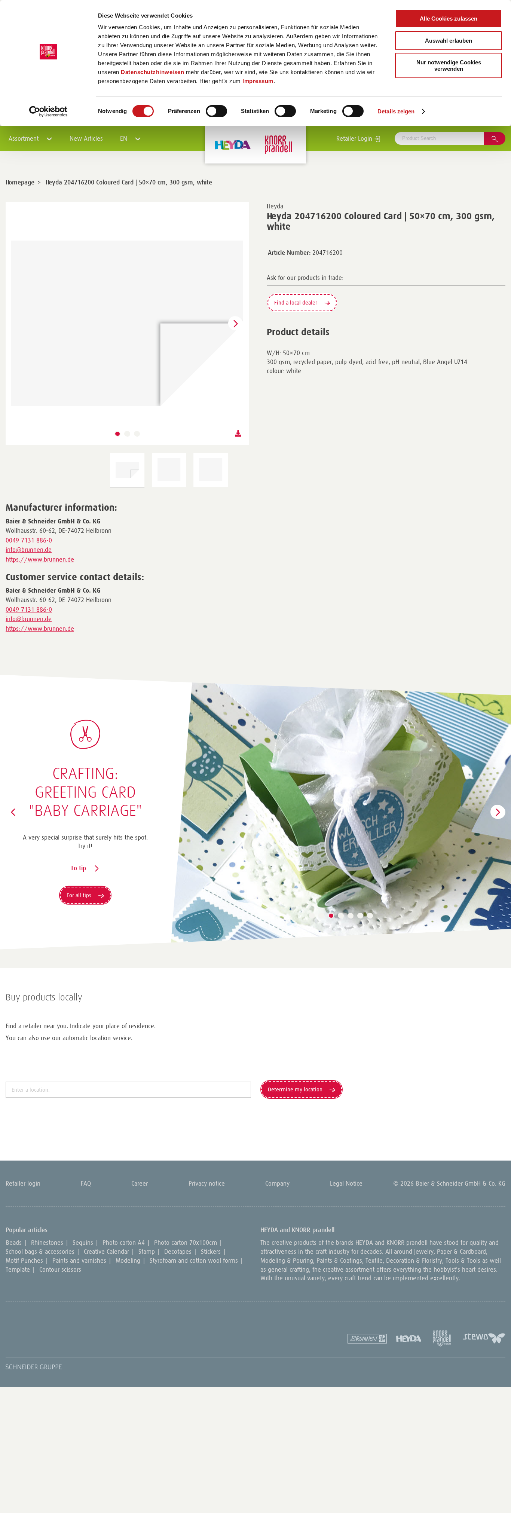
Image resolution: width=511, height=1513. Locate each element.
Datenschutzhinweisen (152, 72)
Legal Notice (346, 1183)
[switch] (216, 111)
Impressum (257, 81)
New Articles (86, 138)
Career (139, 1183)
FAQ (86, 1183)
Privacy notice (207, 1183)
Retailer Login (355, 138)
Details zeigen (395, 111)
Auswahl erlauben (448, 40)
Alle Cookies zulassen (448, 18)
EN (124, 138)
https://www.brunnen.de (40, 559)
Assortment (24, 138)
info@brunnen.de (29, 549)
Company (277, 1183)
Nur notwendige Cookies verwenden (448, 65)
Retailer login (23, 1183)
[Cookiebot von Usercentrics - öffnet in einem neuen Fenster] (48, 111)
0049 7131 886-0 (29, 540)
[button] (117, 434)
